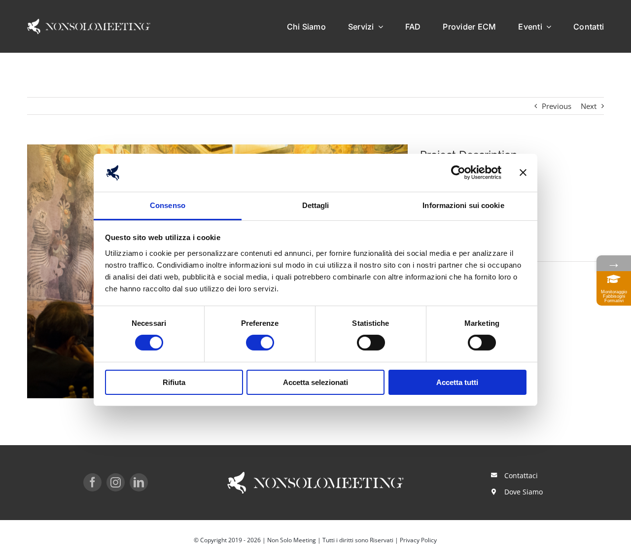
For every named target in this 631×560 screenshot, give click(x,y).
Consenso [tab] (167, 205)
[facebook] (92, 482)
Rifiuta (174, 382)
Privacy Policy (418, 540)
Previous (556, 106)
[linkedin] (139, 482)
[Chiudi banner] (523, 172)
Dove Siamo (523, 491)
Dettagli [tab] (315, 205)
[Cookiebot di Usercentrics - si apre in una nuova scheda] (458, 172)
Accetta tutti (457, 382)
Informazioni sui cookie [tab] (463, 205)
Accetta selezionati (315, 382)
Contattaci (521, 475)
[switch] (260, 342)
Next (588, 106)
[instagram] (115, 482)
